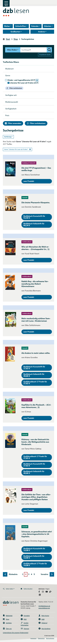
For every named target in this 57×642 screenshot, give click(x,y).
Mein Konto (45, 616)
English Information (24, 624)
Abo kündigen (45, 629)
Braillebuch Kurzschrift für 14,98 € (34, 549)
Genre (7, 75)
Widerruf (44, 623)
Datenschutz (41, 638)
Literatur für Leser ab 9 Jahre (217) (24, 83)
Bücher (7, 26)
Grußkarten (15, 31)
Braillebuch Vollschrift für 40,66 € (33, 375)
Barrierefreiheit (50, 638)
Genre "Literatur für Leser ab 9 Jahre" (16, 149)
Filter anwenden (14, 123)
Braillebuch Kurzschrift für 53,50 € (34, 217)
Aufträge (9, 623)
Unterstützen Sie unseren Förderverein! (15, 633)
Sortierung (9, 137)
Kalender (35, 26)
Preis (7, 115)
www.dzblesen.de (44, 608)
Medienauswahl (11, 102)
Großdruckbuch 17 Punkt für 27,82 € (35, 382)
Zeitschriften (20, 26)
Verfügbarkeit (10, 109)
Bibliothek (9, 616)
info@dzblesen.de (44, 606)
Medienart (9, 69)
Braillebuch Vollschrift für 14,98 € (33, 557)
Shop (16, 39)
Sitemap (26, 629)
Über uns (9, 629)
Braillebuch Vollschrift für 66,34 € (33, 224)
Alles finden (12, 50)
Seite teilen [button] (9, 589)
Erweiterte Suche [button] (45, 55)
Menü (6, 5)
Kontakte (27, 616)
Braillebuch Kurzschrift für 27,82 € (34, 367)
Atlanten (47, 26)
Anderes (41, 31)
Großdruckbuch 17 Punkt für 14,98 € (35, 564)
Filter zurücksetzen (15, 88)
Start (8, 39)
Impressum (33, 638)
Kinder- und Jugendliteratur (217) (21, 80)
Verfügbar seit (11, 95)
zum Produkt (28, 181)
